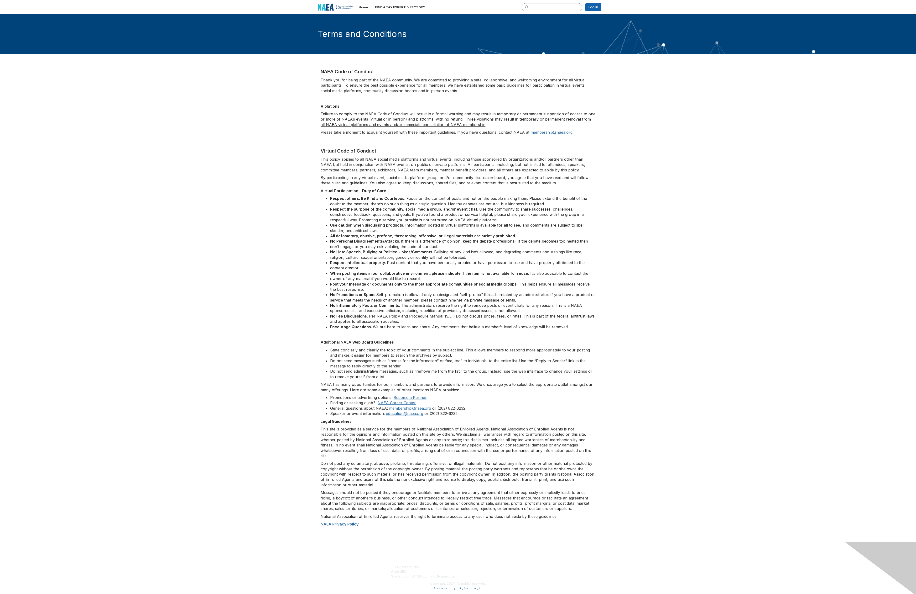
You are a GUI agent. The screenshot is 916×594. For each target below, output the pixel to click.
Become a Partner (410, 397)
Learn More (469, 576)
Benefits (466, 572)
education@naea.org (404, 413)
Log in (593, 7)
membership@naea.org (551, 132)
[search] (527, 7)
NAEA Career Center (397, 402)
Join (463, 567)
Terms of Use (539, 572)
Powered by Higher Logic (458, 588)
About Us (536, 567)
